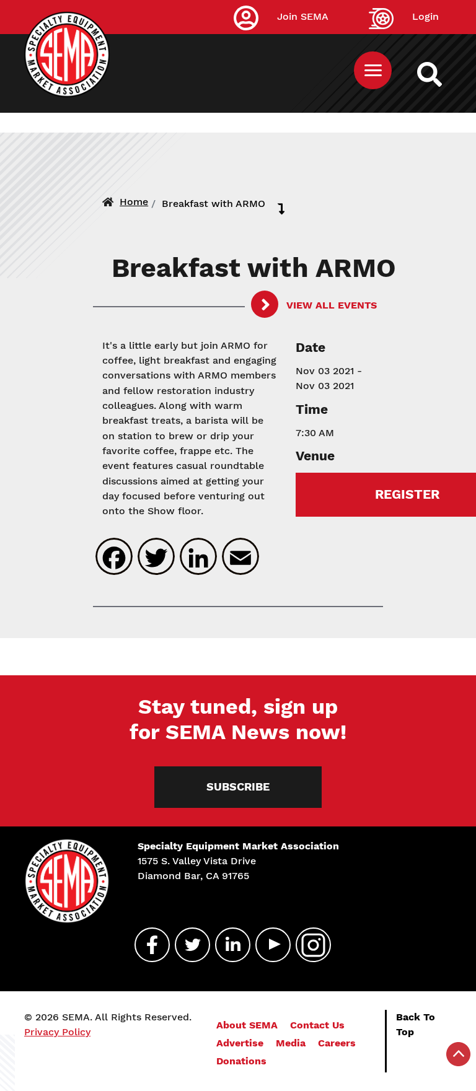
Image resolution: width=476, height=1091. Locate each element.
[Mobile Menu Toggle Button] (372, 70)
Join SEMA (302, 16)
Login (425, 16)
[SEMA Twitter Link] (187, 944)
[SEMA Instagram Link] (308, 944)
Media (291, 1043)
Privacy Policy (57, 1032)
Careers (337, 1043)
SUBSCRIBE (238, 787)
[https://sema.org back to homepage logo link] (440, 74)
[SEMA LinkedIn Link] (227, 944)
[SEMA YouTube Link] (267, 944)
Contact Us (317, 1025)
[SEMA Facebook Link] (146, 944)
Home (134, 202)
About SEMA (247, 1025)
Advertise (239, 1043)
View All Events (330, 305)
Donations (241, 1061)
